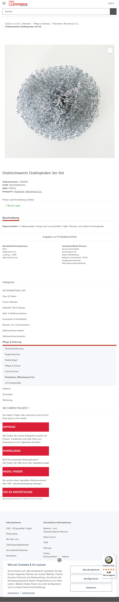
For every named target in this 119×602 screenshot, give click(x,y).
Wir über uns (12, 539)
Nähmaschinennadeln (13, 330)
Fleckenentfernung (14, 348)
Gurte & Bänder (10, 302)
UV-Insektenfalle (13, 383)
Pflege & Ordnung (11, 342)
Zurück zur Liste (12, 24)
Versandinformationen (17, 550)
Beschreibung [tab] (10, 218)
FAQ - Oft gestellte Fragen (19, 528)
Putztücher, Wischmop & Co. (28, 191)
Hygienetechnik (12, 354)
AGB (45, 542)
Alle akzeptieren (91, 569)
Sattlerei (6, 388)
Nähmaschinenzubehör (13, 336)
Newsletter (11, 555)
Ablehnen (91, 587)
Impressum (13, 592)
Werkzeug (7, 400)
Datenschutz (28, 592)
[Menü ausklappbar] (4, 2)
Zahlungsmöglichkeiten (17, 544)
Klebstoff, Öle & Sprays (13, 307)
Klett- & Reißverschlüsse (14, 313)
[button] (91, 3)
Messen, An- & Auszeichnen (16, 325)
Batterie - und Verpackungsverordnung (55, 530)
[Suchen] (113, 11)
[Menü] (114, 556)
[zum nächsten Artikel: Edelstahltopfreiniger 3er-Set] (113, 32)
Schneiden (7, 394)
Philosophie (12, 534)
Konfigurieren (91, 578)
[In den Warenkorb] (4, 42)
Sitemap (47, 548)
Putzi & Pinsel (11, 371)
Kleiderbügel (11, 360)
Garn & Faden (9, 296)
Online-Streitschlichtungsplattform (56, 555)
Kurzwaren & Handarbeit (14, 319)
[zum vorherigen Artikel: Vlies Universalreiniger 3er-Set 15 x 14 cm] (106, 32)
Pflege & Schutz (12, 365)
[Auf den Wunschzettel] (110, 50)
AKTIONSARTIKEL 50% (14, 290)
